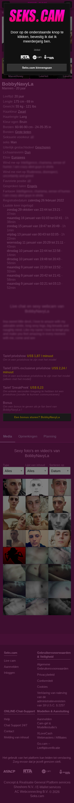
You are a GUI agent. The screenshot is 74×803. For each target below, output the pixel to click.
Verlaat (37, 49)
